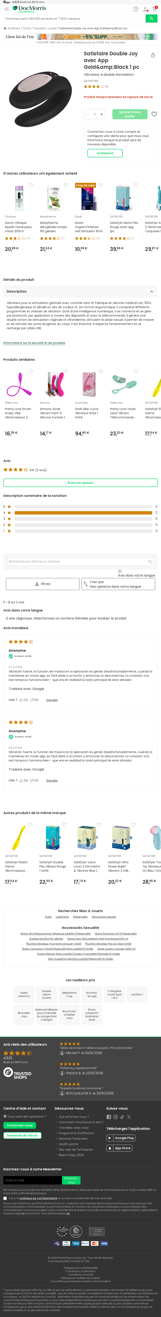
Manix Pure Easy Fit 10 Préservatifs (116, 933)
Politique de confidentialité (80, 1268)
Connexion (105, 153)
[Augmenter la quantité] (101, 114)
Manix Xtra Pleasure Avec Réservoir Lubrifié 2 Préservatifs (56, 933)
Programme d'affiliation (76, 1133)
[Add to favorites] (154, 114)
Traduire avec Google (26, 688)
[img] (40, 103)
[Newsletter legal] (5, 1198)
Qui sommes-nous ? (74, 1117)
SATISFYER (91, 81)
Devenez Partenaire (73, 1139)
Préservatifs (80, 917)
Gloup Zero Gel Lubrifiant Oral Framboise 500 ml (97, 938)
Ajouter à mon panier (130, 114)
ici (68, 1213)
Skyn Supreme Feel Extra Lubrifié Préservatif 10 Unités (80, 959)
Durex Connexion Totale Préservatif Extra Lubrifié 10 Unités (57, 949)
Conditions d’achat (80, 1274)
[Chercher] (151, 18)
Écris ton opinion (80, 483)
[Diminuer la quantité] (87, 114)
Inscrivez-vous (71, 1180)
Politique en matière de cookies (80, 1278)
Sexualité (39, 28)
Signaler (52, 700)
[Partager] (153, 55)
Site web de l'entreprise (76, 1149)
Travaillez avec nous (74, 1128)
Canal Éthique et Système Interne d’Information (80, 1281)
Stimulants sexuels (104, 917)
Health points (68, 1144)
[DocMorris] (29, 9)
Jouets (52, 28)
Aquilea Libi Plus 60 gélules (46, 938)
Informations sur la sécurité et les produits (34, 343)
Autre (48, 917)
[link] (25, 470)
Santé (27, 28)
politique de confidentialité (38, 1198)
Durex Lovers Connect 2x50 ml (116, 949)
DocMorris (14, 28)
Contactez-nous (20, 1125)
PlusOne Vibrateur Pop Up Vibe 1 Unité (108, 944)
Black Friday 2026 (71, 1155)
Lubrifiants (62, 917)
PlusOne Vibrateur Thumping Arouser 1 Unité (53, 944)
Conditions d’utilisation (81, 1271)
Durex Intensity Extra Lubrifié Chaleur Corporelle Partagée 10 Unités (78, 954)
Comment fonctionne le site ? (81, 1122)
